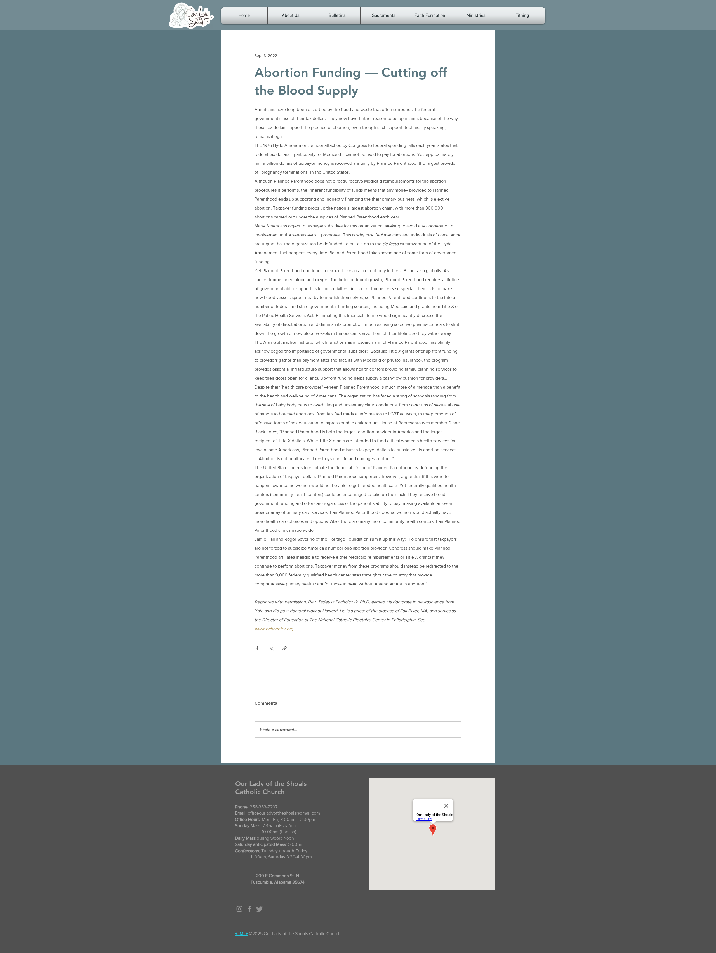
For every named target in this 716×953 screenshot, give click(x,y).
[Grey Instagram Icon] (239, 909)
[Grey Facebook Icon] (249, 909)
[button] (290, 15)
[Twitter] (259, 909)
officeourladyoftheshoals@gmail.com (284, 813)
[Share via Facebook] (257, 648)
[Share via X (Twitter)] (271, 648)
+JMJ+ (241, 933)
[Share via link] (284, 648)
